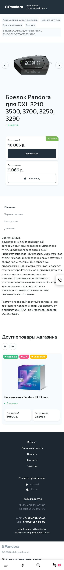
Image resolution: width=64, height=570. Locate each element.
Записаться (32, 153)
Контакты (32, 459)
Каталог (32, 442)
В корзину (34, 178)
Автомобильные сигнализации (20, 19)
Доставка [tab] (9, 228)
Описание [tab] (10, 206)
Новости (32, 453)
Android (34, 484)
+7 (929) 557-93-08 (34, 518)
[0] (54, 565)
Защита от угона (51, 19)
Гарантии (32, 465)
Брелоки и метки (12, 25)
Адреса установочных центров (23, 559)
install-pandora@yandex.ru (32, 528)
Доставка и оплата (32, 448)
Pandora (30, 25)
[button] (6, 565)
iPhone (34, 489)
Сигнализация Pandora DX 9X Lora (26, 397)
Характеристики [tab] (13, 214)
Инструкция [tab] (11, 221)
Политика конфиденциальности (32, 532)
